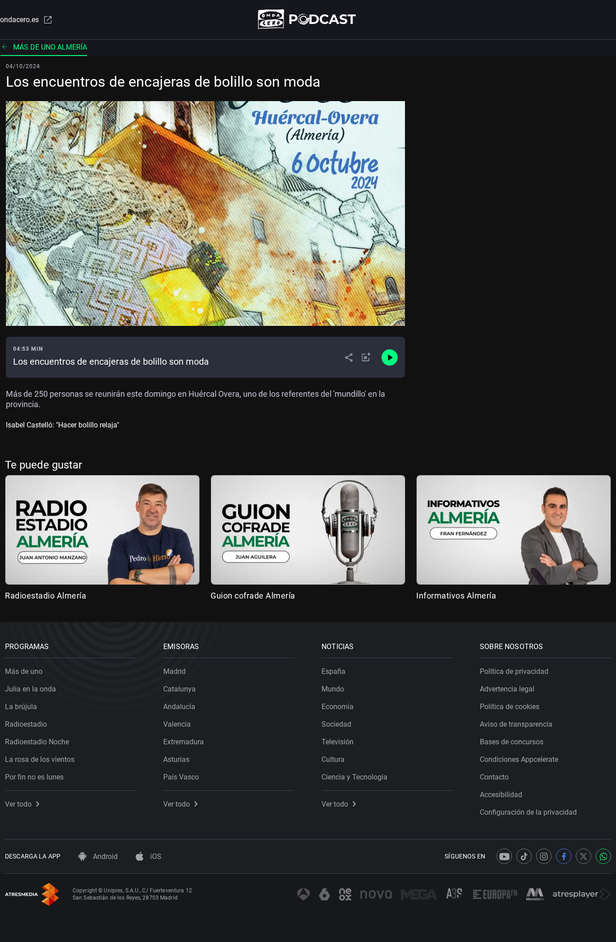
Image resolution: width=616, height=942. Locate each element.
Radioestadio (26, 724)
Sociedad (336, 724)
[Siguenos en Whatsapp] (603, 856)
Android (104, 856)
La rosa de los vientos (39, 759)
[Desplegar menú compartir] (349, 357)
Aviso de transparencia (516, 724)
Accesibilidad (501, 794)
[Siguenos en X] (583, 856)
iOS (154, 856)
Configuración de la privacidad (528, 812)
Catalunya (179, 689)
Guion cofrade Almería (253, 595)
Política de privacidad (514, 671)
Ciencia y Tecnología (354, 777)
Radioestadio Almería (45, 595)
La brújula (21, 706)
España (333, 671)
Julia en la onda (30, 689)
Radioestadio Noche (37, 742)
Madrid (174, 671)
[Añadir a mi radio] (366, 357)
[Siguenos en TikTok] (524, 856)
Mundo (333, 689)
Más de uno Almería (50, 47)
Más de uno (23, 671)
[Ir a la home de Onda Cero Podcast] (308, 19)
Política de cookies (509, 706)
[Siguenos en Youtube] (504, 856)
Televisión (338, 742)
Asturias (176, 759)
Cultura (333, 759)
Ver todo (18, 804)
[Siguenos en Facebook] (563, 856)
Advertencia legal (507, 689)
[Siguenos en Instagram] (544, 856)
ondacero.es (19, 19)
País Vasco (181, 777)
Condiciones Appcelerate (519, 759)
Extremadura (183, 742)
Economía (338, 706)
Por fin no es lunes (34, 777)
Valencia (177, 724)
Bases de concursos (511, 742)
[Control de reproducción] (390, 357)
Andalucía (179, 706)
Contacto (494, 777)
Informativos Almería (456, 595)
